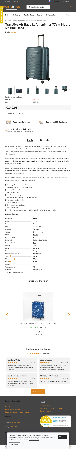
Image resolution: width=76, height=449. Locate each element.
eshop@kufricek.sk (16, 422)
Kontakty (7, 1)
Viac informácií (34, 440)
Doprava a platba (45, 411)
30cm (35, 259)
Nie (34, 243)
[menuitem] (7, 15)
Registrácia (66, 1)
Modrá (35, 235)
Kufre (35, 219)
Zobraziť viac (38, 392)
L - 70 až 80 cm (38, 232)
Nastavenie (14, 445)
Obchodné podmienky (12, 409)
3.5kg (35, 251)
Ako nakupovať (45, 405)
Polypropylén (37, 254)
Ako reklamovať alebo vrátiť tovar (51, 408)
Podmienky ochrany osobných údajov (17, 412)
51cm (35, 262)
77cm (35, 256)
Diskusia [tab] (44, 140)
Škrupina (36, 229)
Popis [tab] (30, 140)
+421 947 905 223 (16, 427)
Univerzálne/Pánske (40, 240)
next (69, 315)
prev (7, 315)
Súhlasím (62, 437)
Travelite (13, 32)
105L (35, 245)
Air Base (36, 248)
